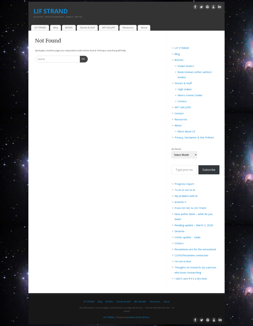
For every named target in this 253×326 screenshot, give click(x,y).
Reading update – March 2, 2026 (194, 225)
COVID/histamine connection (191, 255)
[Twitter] (201, 7)
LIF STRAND (51, 11)
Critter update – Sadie (188, 237)
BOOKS (69, 27)
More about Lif (186, 131)
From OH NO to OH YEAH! (190, 208)
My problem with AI (186, 196)
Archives (176, 149)
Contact (179, 113)
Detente (180, 231)
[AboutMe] (213, 7)
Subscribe (209, 170)
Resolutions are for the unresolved (195, 249)
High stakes (185, 89)
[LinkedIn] (219, 7)
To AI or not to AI (185, 190)
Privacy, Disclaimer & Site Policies (194, 137)
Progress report (184, 184)
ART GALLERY (108, 27)
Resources (128, 27)
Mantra (132, 317)
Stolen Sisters (186, 66)
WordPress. (144, 317)
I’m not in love (183, 261)
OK (82, 58)
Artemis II (180, 202)
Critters (182, 101)
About (144, 27)
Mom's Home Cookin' (190, 95)
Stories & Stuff (87, 27)
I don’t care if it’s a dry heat (191, 278)
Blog (55, 27)
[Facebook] (195, 7)
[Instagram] (207, 7)
